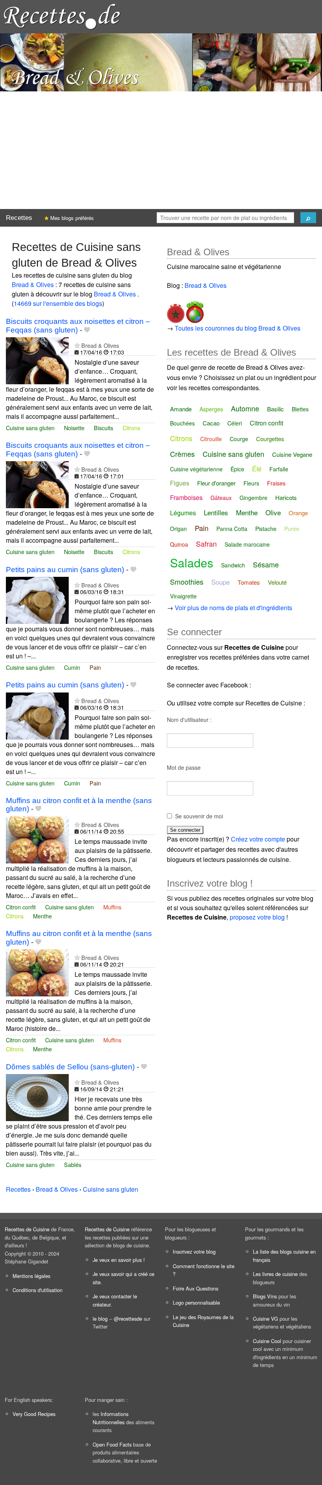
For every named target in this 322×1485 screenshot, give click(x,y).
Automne (245, 408)
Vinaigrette (183, 596)
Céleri (234, 423)
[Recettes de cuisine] (62, 15)
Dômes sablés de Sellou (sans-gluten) (70, 1067)
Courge (239, 439)
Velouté (277, 582)
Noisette (74, 428)
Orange (298, 513)
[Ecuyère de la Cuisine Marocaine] (176, 310)
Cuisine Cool (267, 1341)
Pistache (265, 529)
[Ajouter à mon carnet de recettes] (87, 330)
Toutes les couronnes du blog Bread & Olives (237, 328)
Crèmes (182, 454)
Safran (206, 543)
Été (257, 468)
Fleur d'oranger (216, 483)
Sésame (266, 564)
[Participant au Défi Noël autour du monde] (194, 310)
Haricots (286, 497)
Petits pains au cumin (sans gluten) (65, 569)
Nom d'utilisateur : (189, 719)
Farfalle (278, 469)
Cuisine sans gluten (30, 428)
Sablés (72, 1164)
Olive (273, 512)
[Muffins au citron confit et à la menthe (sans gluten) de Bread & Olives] (37, 838)
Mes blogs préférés (71, 218)
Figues (179, 482)
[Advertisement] (161, 150)
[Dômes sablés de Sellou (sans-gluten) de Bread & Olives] (37, 1096)
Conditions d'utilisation (37, 1290)
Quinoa (179, 544)
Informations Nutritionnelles (110, 1417)
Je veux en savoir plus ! (119, 1259)
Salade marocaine (247, 544)
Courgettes (270, 438)
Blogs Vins (265, 1296)
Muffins (112, 907)
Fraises (276, 483)
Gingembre (253, 498)
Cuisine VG (265, 1318)
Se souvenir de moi (199, 816)
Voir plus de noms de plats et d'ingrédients (233, 607)
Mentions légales (31, 1276)
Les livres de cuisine (275, 1274)
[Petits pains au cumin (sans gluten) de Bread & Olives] (37, 599)
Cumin (72, 667)
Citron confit (21, 907)
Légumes (183, 512)
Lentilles (216, 512)
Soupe (220, 582)
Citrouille (211, 439)
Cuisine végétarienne (196, 469)
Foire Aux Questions (195, 1288)
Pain (95, 667)
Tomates (249, 582)
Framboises (186, 497)
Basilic (275, 409)
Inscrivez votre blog (194, 1251)
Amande (181, 409)
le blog (100, 1318)
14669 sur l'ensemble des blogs (58, 303)
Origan (178, 529)
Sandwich (233, 565)
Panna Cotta (231, 529)
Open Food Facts (112, 1444)
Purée (291, 529)
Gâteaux (221, 498)
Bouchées (182, 423)
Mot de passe (184, 767)
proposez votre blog (257, 917)
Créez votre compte (258, 838)
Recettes (19, 218)
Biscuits (103, 428)
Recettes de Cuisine (27, 1229)
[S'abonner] (77, 345)
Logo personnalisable (196, 1302)
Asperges (211, 409)
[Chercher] (308, 217)
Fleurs (251, 483)
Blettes (300, 409)
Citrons (131, 428)
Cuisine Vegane (292, 454)
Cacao (211, 423)
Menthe (42, 916)
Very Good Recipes (34, 1414)
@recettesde (128, 1318)
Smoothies (186, 581)
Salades (191, 562)
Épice (237, 469)
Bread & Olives (33, 284)
